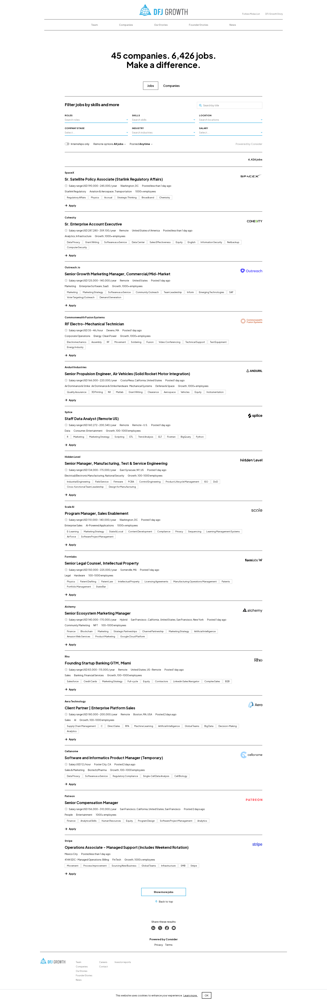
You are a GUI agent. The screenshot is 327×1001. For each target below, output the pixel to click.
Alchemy (70, 606)
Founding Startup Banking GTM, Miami (98, 663)
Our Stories (161, 24)
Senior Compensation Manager (91, 802)
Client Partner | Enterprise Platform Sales (100, 708)
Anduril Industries (76, 367)
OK (206, 995)
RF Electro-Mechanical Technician (94, 324)
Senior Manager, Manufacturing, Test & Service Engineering (116, 463)
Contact (103, 966)
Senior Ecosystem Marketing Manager (98, 613)
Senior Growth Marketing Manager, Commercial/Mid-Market (117, 274)
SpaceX (69, 172)
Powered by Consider (249, 143)
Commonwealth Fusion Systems (85, 317)
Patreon (70, 796)
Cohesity (70, 217)
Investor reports (123, 962)
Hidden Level (72, 456)
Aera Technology (75, 701)
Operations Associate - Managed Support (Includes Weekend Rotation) (127, 847)
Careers (103, 962)
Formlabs (71, 556)
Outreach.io (72, 267)
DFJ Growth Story (274, 14)
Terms (169, 944)
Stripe (68, 840)
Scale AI (69, 506)
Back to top (166, 901)
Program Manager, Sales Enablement (96, 513)
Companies (126, 24)
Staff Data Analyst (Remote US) (92, 418)
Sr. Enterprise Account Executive (93, 224)
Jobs (150, 86)
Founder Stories (198, 24)
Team (94, 24)
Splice (68, 412)
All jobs (118, 143)
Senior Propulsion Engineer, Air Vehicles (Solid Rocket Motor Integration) (127, 373)
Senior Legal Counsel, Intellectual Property (102, 563)
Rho (67, 656)
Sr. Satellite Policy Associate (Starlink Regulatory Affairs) (114, 179)
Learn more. (190, 995)
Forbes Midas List (251, 14)
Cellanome (71, 751)
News (232, 24)
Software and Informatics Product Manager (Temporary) (114, 757)
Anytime (144, 143)
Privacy (158, 944)
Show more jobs (163, 891)
